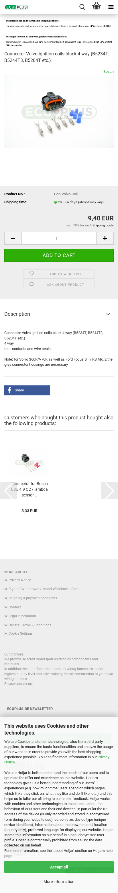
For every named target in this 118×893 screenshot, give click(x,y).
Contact (15, 607)
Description (17, 314)
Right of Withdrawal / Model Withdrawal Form (44, 589)
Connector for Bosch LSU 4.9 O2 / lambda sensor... (29, 489)
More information (59, 881)
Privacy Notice (20, 580)
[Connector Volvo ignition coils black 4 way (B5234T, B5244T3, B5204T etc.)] (59, 111)
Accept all (59, 867)
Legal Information (22, 616)
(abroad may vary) (91, 202)
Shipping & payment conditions (33, 598)
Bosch (108, 71)
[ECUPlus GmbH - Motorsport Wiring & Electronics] (14, 7)
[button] (12, 238)
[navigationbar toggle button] (111, 7)
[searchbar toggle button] (82, 7)
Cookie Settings (21, 633)
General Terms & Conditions (30, 625)
